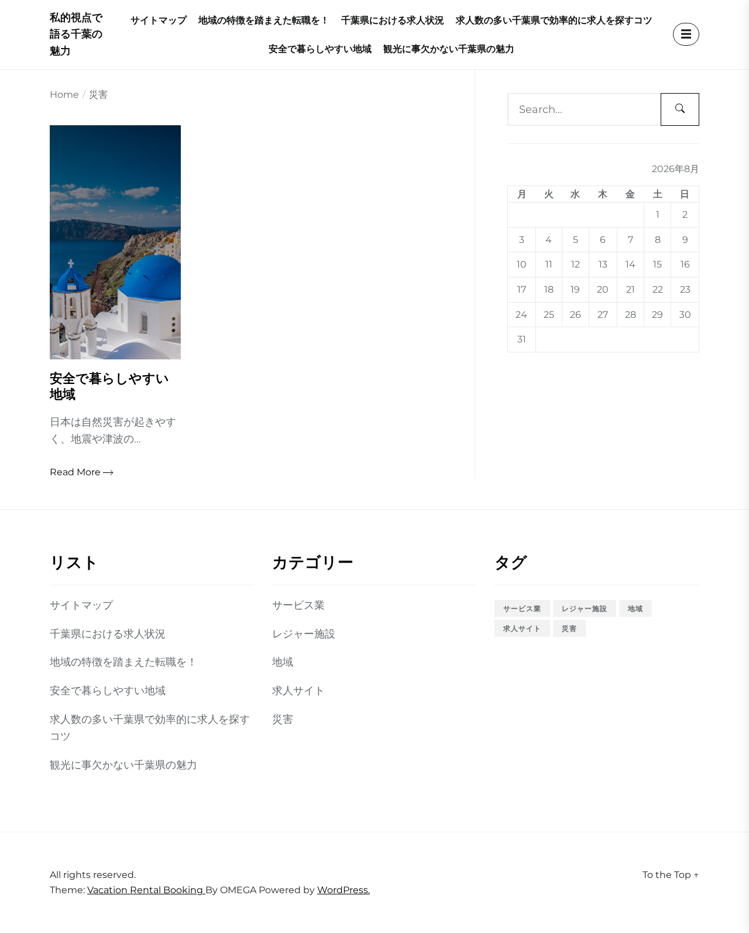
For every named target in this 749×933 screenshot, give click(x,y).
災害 (282, 719)
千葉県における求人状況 (392, 20)
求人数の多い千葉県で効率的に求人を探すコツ (554, 20)
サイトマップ (158, 20)
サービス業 (298, 605)
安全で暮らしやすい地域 (320, 49)
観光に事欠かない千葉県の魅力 (448, 49)
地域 (282, 662)
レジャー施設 (303, 633)
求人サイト (298, 690)
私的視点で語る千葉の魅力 (76, 34)
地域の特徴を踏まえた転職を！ (263, 20)
